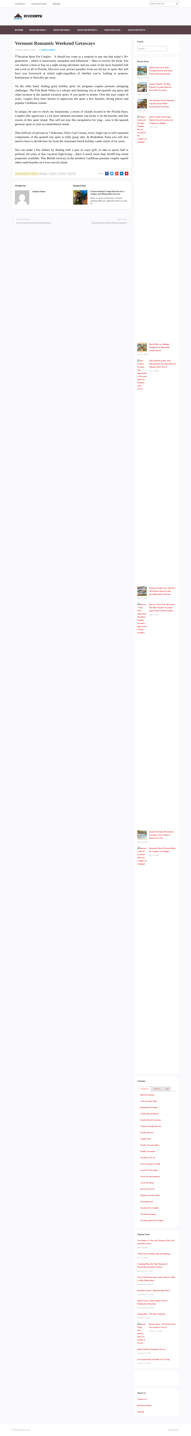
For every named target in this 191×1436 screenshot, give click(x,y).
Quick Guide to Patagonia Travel (151, 1349)
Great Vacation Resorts (150, 1176)
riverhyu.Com (24, 1430)
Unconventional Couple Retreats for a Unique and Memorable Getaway (107, 192)
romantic (52, 173)
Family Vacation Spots (149, 1145)
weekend (71, 173)
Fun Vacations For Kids (150, 1164)
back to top (173, 1430)
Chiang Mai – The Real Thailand (151, 1314)
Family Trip (145, 1139)
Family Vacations (147, 1151)
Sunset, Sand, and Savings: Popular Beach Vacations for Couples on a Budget (161, 120)
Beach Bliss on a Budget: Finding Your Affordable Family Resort (159, 347)
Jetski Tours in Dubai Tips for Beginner (154, 1254)
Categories (144, 1089)
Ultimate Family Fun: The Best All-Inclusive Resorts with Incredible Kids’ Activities (162, 591)
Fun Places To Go (147, 1157)
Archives (157, 1089)
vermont (62, 173)
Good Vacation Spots (149, 1170)
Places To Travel (147, 1189)
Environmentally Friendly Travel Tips (153, 1359)
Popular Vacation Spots (150, 1195)
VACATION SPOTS (136, 30)
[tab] (144, 1089)
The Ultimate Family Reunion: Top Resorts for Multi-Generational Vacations (162, 103)
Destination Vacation (149, 1107)
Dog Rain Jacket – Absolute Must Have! (153, 1290)
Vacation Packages (148, 1214)
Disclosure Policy (39, 3)
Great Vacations (147, 1183)
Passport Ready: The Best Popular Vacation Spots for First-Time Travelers (160, 87)
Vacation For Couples (149, 1208)
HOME (20, 30)
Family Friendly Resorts (150, 1126)
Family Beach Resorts (149, 1114)
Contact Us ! (20, 3)
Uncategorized (146, 1201)
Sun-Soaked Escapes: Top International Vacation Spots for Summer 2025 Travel (162, 363)
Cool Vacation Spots (148, 1101)
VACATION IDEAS (61, 30)
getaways (43, 173)
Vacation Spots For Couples (26, 173)
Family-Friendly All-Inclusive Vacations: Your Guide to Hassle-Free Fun (161, 835)
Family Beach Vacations (150, 1120)
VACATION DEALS (37, 30)
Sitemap (56, 3)
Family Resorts (146, 1132)
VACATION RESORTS (87, 30)
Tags (167, 1089)
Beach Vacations (147, 1095)
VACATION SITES (112, 30)
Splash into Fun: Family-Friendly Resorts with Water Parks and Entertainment (161, 70)
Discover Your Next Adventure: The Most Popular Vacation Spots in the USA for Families (162, 607)
